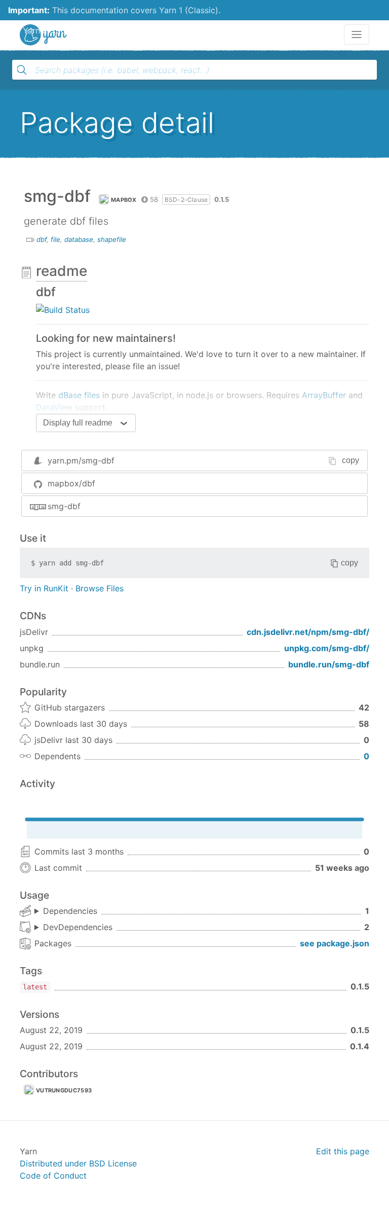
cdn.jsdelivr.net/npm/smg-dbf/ (308, 632)
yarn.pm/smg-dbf (81, 460)
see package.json (334, 943)
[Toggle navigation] (356, 34)
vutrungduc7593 (64, 1090)
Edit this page (342, 1151)
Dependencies (70, 911)
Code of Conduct (53, 1175)
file (55, 239)
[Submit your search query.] (22, 70)
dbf (41, 239)
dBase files (79, 395)
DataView (54, 407)
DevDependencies (77, 927)
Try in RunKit (44, 588)
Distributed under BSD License (78, 1163)
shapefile (111, 239)
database (78, 239)
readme (61, 270)
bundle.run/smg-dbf (328, 664)
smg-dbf (64, 506)
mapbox (124, 199)
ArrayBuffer (324, 395)
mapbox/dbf (71, 483)
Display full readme (77, 422)
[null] (63, 309)
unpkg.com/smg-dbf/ (326, 648)
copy (350, 460)
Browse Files (99, 588)
